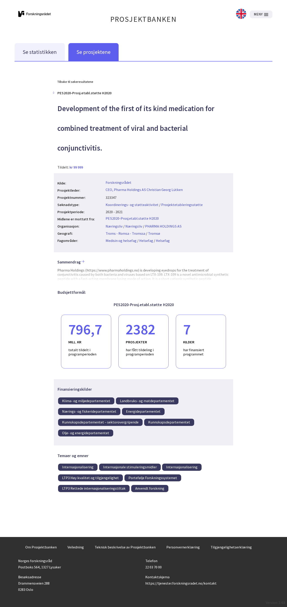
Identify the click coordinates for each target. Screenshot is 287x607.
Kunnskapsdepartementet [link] (169, 422)
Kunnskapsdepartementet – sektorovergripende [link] (100, 422)
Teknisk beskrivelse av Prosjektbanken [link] (125, 547)
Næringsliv (114, 226)
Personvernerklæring (183, 547)
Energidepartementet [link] (143, 411)
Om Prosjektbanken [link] (41, 547)
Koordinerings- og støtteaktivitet (132, 204)
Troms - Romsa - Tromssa (125, 233)
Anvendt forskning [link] (149, 488)
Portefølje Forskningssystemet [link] (152, 478)
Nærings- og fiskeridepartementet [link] (89, 411)
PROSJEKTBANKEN (143, 19)
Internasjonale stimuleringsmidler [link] (130, 467)
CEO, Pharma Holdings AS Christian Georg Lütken (144, 189)
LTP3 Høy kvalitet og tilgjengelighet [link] (90, 478)
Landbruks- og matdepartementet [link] (147, 401)
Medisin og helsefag (121, 240)
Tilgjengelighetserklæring (231, 547)
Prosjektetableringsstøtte (182, 204)
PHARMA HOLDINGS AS (163, 226)
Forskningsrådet (118, 182)
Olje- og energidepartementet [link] (85, 433)
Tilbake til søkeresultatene (75, 82)
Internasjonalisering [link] (77, 467)
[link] (241, 14)
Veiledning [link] (75, 547)
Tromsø (154, 233)
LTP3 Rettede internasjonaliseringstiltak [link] (94, 488)
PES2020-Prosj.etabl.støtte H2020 (132, 218)
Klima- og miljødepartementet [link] (86, 401)
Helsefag (146, 240)
